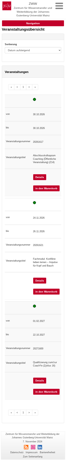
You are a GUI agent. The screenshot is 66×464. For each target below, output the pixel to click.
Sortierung (11, 44)
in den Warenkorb (46, 188)
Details (39, 177)
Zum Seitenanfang (32, 456)
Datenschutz (17, 452)
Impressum (32, 452)
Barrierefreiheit (47, 452)
